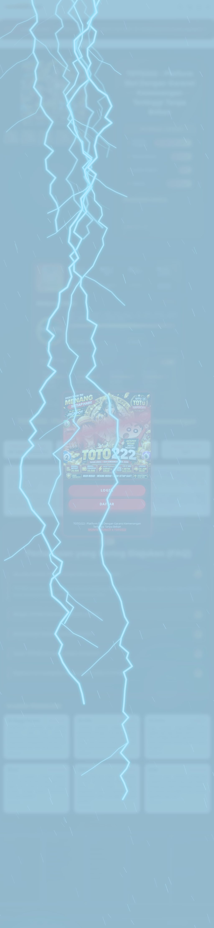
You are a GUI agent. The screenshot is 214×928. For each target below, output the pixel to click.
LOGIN (107, 490)
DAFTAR (107, 504)
